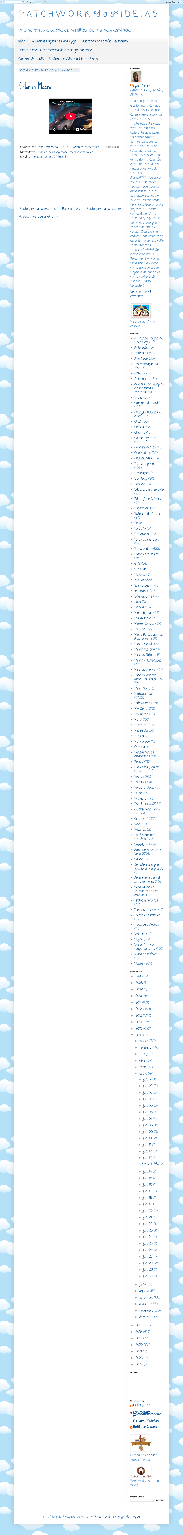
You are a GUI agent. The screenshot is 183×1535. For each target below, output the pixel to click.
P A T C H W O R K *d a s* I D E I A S (88, 14)
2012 (139, 1009)
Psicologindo (142, 803)
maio (143, 1067)
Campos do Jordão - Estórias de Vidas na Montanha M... (58, 59)
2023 (139, 1358)
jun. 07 (148, 1118)
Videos (90, 152)
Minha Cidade (143, 644)
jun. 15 (148, 1178)
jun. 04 (148, 1099)
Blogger (135, 1516)
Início (21, 41)
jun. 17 (148, 1191)
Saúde (138, 859)
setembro (146, 1297)
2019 (139, 1338)
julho (143, 1284)
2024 (139, 1364)
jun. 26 (148, 1250)
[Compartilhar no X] (113, 147)
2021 (139, 1351)
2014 (139, 1022)
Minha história (144, 649)
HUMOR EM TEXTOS (141, 1406)
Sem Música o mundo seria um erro (146, 891)
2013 (139, 1015)
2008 (139, 982)
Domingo (140, 478)
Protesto (140, 798)
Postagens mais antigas (104, 208)
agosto (144, 1291)
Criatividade (142, 452)
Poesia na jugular (146, 767)
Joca (137, 601)
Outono (139, 747)
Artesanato (142, 378)
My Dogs (140, 708)
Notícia (139, 736)
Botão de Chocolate (146, 1426)
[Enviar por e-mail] (108, 147)
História (139, 574)
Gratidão (140, 569)
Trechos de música (147, 915)
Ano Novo (141, 358)
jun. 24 (148, 1237)
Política (139, 782)
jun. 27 (148, 1256)
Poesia (138, 761)
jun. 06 (148, 1112)
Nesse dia (141, 730)
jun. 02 (148, 1086)
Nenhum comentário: (87, 147)
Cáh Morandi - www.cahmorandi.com (147, 1414)
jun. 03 (148, 1092)
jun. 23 (148, 1230)
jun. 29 (148, 1269)
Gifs (137, 563)
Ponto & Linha (144, 787)
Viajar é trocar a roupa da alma (145, 946)
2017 (139, 1325)
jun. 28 (148, 1263)
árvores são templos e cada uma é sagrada (149, 388)
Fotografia (141, 534)
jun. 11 (147, 1144)
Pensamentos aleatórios (144, 754)
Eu (136, 523)
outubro (145, 1304)
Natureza (140, 725)
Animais (140, 353)
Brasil (138, 397)
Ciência (139, 427)
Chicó (137, 421)
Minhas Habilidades (147, 660)
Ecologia (139, 484)
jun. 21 (148, 1217)
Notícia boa (142, 741)
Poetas (139, 776)
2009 (139, 989)
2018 (139, 1331)
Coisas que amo (145, 438)
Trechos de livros (145, 909)
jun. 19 (148, 1204)
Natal (138, 719)
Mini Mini (140, 688)
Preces (138, 793)
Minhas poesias (145, 669)
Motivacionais (143, 694)
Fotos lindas (142, 548)
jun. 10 (148, 1138)
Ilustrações (141, 585)
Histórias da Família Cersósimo (105, 41)
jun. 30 (148, 1276)
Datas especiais (145, 463)
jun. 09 (148, 1131)
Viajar (138, 939)
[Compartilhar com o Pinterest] (118, 147)
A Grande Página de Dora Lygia (54, 41)
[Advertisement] (71, 183)
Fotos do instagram (148, 539)
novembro (147, 1310)
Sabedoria (141, 844)
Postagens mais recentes (38, 208)
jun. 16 (148, 1184)
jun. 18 (148, 1197)
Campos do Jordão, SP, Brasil (47, 157)
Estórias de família (148, 513)
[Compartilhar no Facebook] (115, 147)
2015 (139, 1028)
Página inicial (71, 208)
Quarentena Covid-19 (147, 811)
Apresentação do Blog (146, 366)
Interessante (77, 152)
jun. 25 (148, 1243)
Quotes (139, 818)
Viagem (139, 934)
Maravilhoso (142, 618)
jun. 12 (148, 1151)
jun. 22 (148, 1224)
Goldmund (102, 1516)
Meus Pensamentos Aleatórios (148, 636)
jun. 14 (148, 1171)
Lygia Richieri (142, 86)
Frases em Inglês (146, 554)
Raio (137, 824)
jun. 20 (148, 1210)
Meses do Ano (144, 623)
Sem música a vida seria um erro (148, 879)
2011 (138, 1002)
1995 (139, 976)
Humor (139, 580)
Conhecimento (144, 447)
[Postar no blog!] (110, 147)
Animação (141, 347)
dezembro (146, 1317)
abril (143, 1060)
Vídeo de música (145, 954)
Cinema (139, 432)
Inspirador (60, 152)
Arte (137, 373)
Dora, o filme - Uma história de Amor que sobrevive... (56, 50)
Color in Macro (35, 86)
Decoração (141, 473)
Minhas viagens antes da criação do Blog (148, 679)
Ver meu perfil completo (140, 294)
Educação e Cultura (147, 498)
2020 (139, 1344)
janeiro (144, 1041)
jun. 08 (148, 1125)
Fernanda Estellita (146, 1421)
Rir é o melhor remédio (144, 837)
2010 (139, 996)
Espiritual (141, 508)
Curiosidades (45, 152)
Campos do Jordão (147, 403)
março (144, 1054)
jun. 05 (148, 1105)
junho (143, 1073)
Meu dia (139, 629)
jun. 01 (148, 1079)
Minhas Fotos (143, 655)
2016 (139, 1035)
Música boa (142, 703)
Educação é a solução (149, 489)
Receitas (140, 829)
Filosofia (140, 528)
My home (141, 714)
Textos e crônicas (146, 900)
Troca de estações (146, 924)
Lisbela (139, 607)
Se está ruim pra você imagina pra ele (148, 866)
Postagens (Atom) (44, 216)
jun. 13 (148, 1158)
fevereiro (145, 1047)
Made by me (143, 612)
